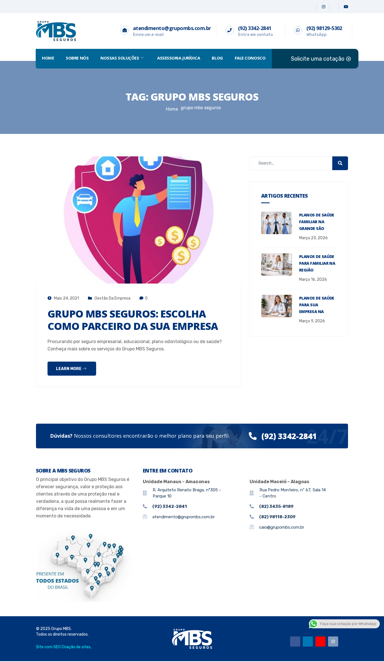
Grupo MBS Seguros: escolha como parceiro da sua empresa (133, 320)
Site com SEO (48, 647)
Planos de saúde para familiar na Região (317, 263)
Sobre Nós (77, 58)
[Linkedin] (335, 6)
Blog (217, 58)
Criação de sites (76, 647)
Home (48, 58)
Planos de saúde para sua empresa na (316, 304)
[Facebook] (313, 6)
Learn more (69, 368)
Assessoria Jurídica (178, 58)
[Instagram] (323, 6)
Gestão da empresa (112, 298)
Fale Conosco (250, 58)
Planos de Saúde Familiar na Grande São (316, 221)
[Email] (333, 641)
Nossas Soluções (119, 58)
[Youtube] (346, 6)
